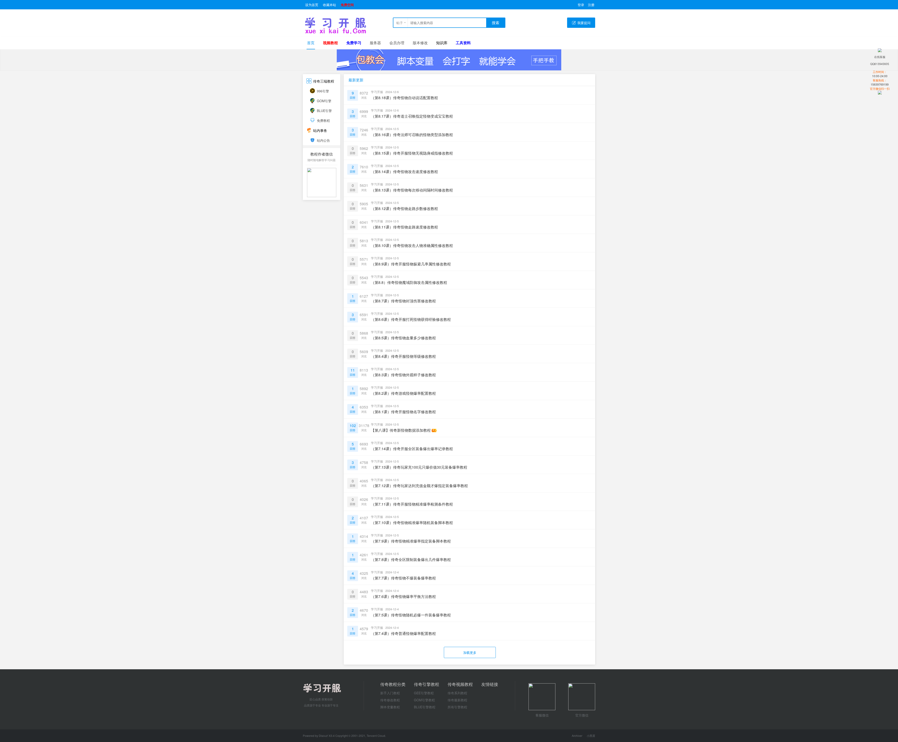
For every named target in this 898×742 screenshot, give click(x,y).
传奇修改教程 (390, 700)
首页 (311, 42)
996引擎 (323, 91)
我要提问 (583, 22)
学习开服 (377, 92)
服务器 (375, 42)
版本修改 (420, 42)
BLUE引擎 (324, 110)
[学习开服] (335, 33)
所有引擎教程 (457, 707)
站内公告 (323, 140)
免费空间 (347, 4)
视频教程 (330, 42)
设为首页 (311, 4)
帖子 (399, 22)
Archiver (577, 736)
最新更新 (355, 80)
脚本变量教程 (390, 707)
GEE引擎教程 (424, 693)
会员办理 (396, 42)
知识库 (441, 42)
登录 (581, 4)
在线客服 (879, 57)
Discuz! (324, 736)
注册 (591, 4)
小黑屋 (591, 736)
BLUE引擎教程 (424, 707)
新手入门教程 (390, 693)
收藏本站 (329, 4)
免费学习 (353, 42)
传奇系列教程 (457, 693)
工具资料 (463, 42)
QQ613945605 (879, 64)
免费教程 (323, 120)
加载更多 (469, 652)
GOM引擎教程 (424, 700)
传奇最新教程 (457, 700)
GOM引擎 (324, 100)
